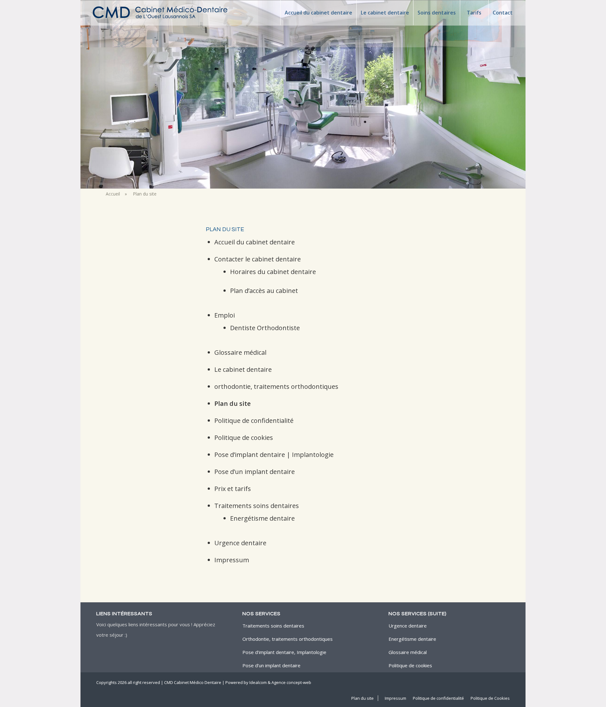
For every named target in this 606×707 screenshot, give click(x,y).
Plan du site (232, 403)
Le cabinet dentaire (243, 369)
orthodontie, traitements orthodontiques (276, 386)
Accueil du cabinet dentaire (254, 242)
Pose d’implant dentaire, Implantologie (284, 652)
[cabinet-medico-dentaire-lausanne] (160, 12)
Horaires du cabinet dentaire (273, 271)
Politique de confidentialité (254, 420)
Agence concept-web (291, 682)
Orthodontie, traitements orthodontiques (287, 639)
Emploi (224, 315)
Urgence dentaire (240, 543)
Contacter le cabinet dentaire (257, 259)
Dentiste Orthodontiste (265, 328)
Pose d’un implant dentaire (254, 471)
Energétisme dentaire (262, 518)
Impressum (231, 560)
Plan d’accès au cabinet (264, 290)
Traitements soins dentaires (256, 505)
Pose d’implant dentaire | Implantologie (274, 454)
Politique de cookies (243, 437)
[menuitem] (318, 12)
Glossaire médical (240, 352)
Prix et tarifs (232, 488)
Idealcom (258, 682)
